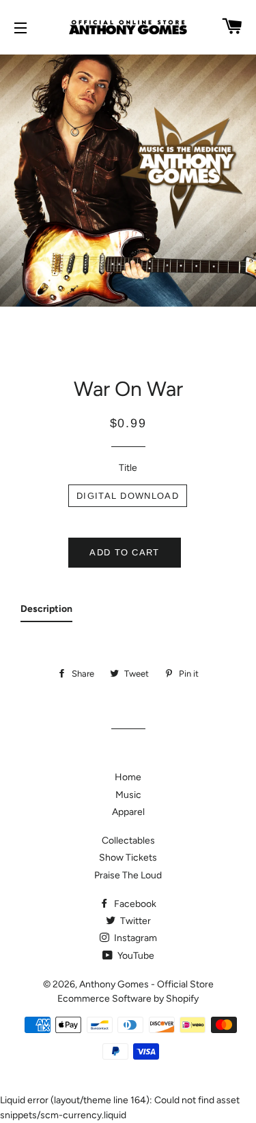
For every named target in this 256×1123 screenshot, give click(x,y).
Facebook (134, 904)
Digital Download (127, 496)
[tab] (46, 612)
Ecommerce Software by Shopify (128, 998)
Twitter (134, 921)
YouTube (134, 956)
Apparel (128, 812)
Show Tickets (128, 857)
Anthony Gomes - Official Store (146, 984)
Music (128, 795)
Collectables (128, 840)
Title (128, 468)
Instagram (134, 938)
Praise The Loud (128, 875)
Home (128, 777)
